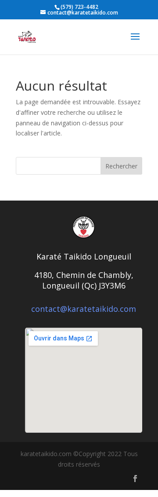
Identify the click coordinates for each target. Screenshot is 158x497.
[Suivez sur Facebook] (135, 478)
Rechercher (121, 166)
